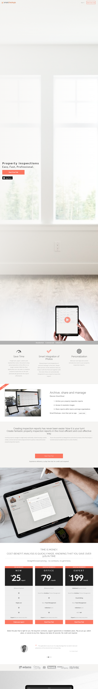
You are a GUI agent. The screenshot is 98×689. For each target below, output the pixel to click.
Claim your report (18, 622)
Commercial (49, 343)
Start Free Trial (91, 2)
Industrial (59, 343)
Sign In (82, 2)
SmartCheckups (8, 2)
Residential (40, 343)
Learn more (82, 413)
